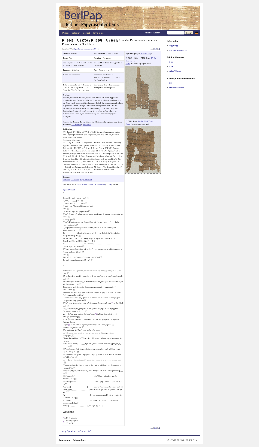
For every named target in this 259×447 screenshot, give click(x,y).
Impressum (66, 439)
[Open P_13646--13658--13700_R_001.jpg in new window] (143, 67)
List (155, 49)
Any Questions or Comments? (76, 431)
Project (65, 32)
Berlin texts (87, 125)
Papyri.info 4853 (86, 180)
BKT (171, 66)
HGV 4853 (75, 180)
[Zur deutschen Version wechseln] (197, 33)
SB (170, 83)
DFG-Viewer (130, 61)
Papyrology (173, 45)
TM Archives (76, 125)
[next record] (159, 49)
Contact (86, 32)
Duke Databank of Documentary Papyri (91, 184)
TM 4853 (66, 180)
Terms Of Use (145, 53)
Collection (75, 32)
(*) (112, 303)
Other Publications (176, 87)
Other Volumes (175, 71)
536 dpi (140, 121)
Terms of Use (98, 32)
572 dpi (153, 58)
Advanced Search (152, 33)
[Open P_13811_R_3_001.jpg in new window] (143, 128)
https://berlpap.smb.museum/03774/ (86, 49)
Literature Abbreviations (178, 50)
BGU (171, 62)
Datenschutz (79, 439)
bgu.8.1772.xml (69, 190)
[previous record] (151, 49)
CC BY (108, 184)
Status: (128, 64)
